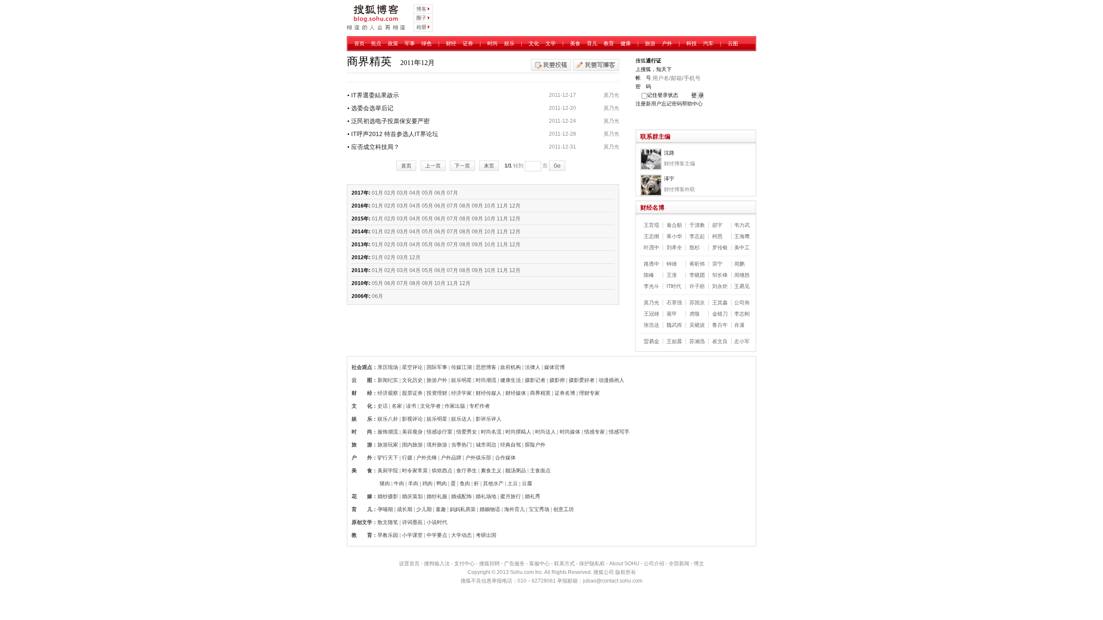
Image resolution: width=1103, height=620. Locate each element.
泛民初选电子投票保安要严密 (390, 121)
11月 (502, 206)
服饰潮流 (387, 432)
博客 (421, 9)
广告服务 (514, 564)
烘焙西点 (442, 471)
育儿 (592, 43)
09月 (477, 206)
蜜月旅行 (510, 496)
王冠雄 (651, 314)
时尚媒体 (570, 432)
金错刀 (720, 314)
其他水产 (493, 483)
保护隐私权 (592, 564)
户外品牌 (451, 458)
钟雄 (672, 264)
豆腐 (527, 483)
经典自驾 (510, 445)
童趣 (441, 509)
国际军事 (437, 367)
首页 (359, 43)
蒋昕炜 (697, 264)
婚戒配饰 (461, 496)
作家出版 (455, 406)
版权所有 (625, 572)
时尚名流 (491, 432)
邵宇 (717, 225)
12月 (514, 206)
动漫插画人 (611, 380)
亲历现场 (387, 367)
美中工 (742, 248)
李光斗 (651, 286)
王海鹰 (742, 236)
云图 (733, 43)
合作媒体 (505, 458)
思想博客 (486, 367)
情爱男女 (466, 432)
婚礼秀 (532, 496)
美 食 (362, 471)
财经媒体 (515, 393)
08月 (464, 206)
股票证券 (412, 393)
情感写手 (619, 432)
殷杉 (694, 248)
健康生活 (510, 380)
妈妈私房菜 (463, 509)
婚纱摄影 (387, 496)
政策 (393, 43)
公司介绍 (654, 564)
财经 (451, 43)
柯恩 (717, 236)
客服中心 (539, 564)
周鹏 (739, 264)
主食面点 (540, 471)
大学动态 (461, 535)
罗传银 (720, 248)
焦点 (376, 43)
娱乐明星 (461, 380)
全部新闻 (679, 564)
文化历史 (412, 380)
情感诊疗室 (439, 432)
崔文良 (720, 341)
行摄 (407, 458)
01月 (377, 193)
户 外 (362, 458)
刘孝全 (674, 248)
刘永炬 (720, 286)
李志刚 (742, 314)
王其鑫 (720, 303)
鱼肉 (465, 483)
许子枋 (697, 286)
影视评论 (412, 419)
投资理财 (437, 393)
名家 (397, 406)
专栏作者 (479, 406)
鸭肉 (441, 483)
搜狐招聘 (489, 564)
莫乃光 (611, 95)
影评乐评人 (489, 419)
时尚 (492, 43)
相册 (421, 27)
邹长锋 (720, 275)
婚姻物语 (490, 509)
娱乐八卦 (387, 419)
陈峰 (649, 275)
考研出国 (486, 535)
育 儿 (362, 509)
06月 (440, 193)
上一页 (433, 166)
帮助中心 (692, 104)
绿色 (426, 43)
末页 (489, 166)
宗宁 (717, 264)
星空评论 (412, 367)
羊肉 (413, 483)
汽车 (708, 43)
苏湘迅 (697, 341)
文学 (550, 43)
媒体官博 (554, 367)
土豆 (513, 483)
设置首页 (409, 564)
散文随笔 (387, 522)
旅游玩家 (387, 445)
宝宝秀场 (539, 509)
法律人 (532, 367)
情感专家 (594, 432)
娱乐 (509, 43)
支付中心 (464, 564)
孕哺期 (385, 509)
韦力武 (742, 225)
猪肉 (385, 483)
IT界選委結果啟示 (375, 95)
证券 (468, 43)
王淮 (672, 275)
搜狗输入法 (437, 564)
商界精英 (540, 393)
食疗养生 (466, 471)
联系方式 (564, 564)
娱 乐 (362, 419)
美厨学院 (387, 471)
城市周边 (486, 445)
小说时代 (437, 522)
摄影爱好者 (582, 380)
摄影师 (557, 380)
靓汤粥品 (515, 471)
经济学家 (461, 393)
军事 (410, 43)
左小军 (742, 341)
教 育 (362, 535)
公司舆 (742, 303)
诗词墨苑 (412, 522)
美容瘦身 (412, 432)
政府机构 (510, 367)
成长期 (404, 509)
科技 (691, 43)
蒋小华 (674, 236)
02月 (390, 193)
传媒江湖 (461, 367)
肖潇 (739, 325)
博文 (699, 564)
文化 (534, 43)
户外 (667, 43)
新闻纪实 (387, 380)
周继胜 (742, 275)
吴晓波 (697, 325)
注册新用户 (648, 104)
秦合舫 (674, 225)
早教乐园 (387, 535)
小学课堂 (412, 535)
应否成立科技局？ (375, 146)
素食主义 (491, 471)
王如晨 (674, 341)
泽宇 (669, 179)
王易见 (742, 286)
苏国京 (697, 303)
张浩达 (651, 325)
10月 (489, 206)
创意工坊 (563, 509)
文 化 (362, 406)
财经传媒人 (489, 393)
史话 (382, 406)
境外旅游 (437, 445)
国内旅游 (412, 445)
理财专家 (589, 393)
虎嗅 (694, 314)
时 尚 (362, 432)
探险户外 (535, 445)
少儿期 (424, 509)
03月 (402, 193)
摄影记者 (535, 380)
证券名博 (565, 393)
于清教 (697, 225)
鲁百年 (720, 325)
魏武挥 (674, 325)
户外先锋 (426, 458)
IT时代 (674, 286)
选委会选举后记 (372, 108)
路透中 (651, 264)
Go (557, 166)
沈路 (669, 153)
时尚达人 (545, 432)
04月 (415, 193)
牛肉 (399, 483)
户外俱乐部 (478, 458)
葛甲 (672, 314)
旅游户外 (437, 380)
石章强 (674, 303)
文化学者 (430, 406)
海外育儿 (514, 509)
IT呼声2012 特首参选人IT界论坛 (394, 133)
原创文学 (362, 522)
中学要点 (437, 535)
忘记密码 (671, 104)
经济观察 (387, 393)
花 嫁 (362, 496)
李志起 (697, 236)
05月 (427, 193)
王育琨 (651, 225)
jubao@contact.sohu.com (612, 581)
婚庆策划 (412, 496)
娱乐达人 (461, 419)
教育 (609, 43)
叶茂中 (651, 248)
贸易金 (651, 341)
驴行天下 (387, 458)
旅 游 (362, 445)
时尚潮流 (486, 380)
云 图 (362, 380)
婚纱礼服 (437, 496)
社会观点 (362, 367)
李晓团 (697, 275)
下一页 (462, 166)
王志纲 (651, 236)
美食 (575, 43)
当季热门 (461, 445)
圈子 (421, 18)
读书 (411, 406)
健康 (625, 43)
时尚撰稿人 (518, 432)
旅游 (650, 43)
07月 (452, 193)
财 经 (362, 393)
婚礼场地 (486, 496)
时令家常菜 (415, 471)
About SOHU (624, 564)
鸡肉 (427, 483)
